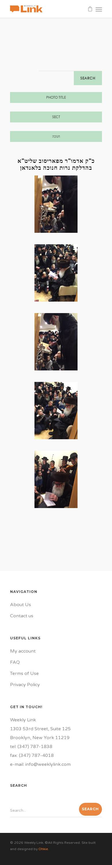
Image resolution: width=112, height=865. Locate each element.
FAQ (15, 662)
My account (23, 651)
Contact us (21, 616)
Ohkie (43, 849)
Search (87, 78)
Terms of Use (24, 673)
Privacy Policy (25, 685)
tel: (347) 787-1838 (31, 746)
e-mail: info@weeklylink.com (40, 764)
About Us (20, 605)
